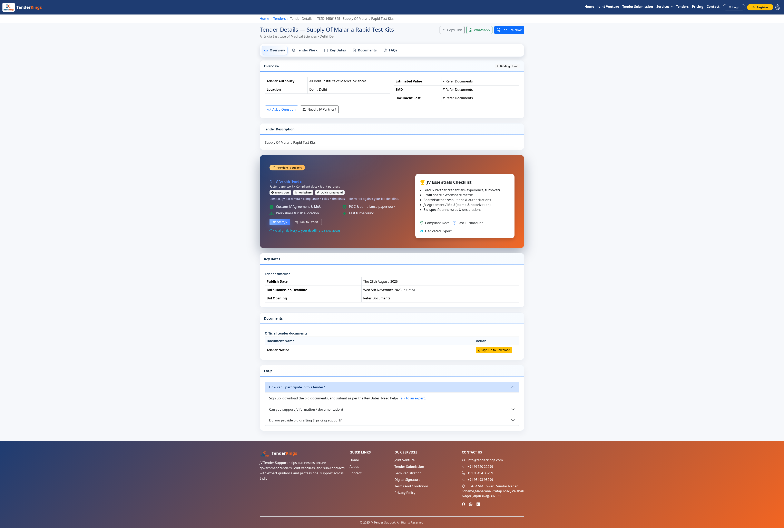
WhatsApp (481, 30)
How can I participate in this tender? (297, 387)
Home (589, 6)
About (354, 466)
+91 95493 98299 (480, 479)
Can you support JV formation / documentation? (306, 409)
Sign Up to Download (495, 350)
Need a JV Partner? (321, 109)
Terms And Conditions (411, 486)
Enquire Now (511, 30)
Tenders (682, 6)
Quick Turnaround (331, 192)
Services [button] (663, 6)
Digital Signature (407, 479)
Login (736, 7)
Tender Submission (637, 6)
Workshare (305, 192)
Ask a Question (284, 109)
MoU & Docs (282, 192)
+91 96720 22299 (480, 466)
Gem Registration (408, 473)
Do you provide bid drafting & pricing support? (305, 420)
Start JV (281, 222)
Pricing (697, 6)
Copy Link (454, 30)
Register (762, 7)
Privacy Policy (404, 492)
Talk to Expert (308, 222)
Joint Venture (608, 6)
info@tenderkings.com (485, 460)
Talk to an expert (412, 398)
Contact (713, 6)
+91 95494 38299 (480, 473)
